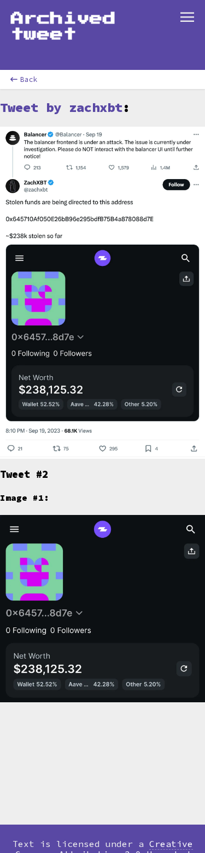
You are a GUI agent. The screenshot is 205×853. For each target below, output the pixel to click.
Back (29, 79)
